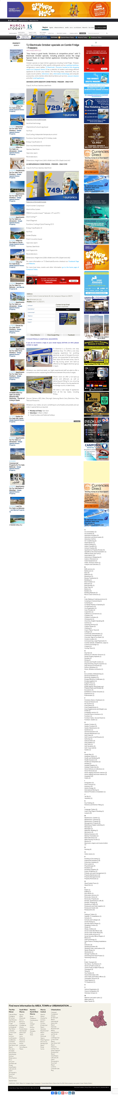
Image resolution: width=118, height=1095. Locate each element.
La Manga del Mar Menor (12, 1028)
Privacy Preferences (45, 1088)
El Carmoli (12, 1018)
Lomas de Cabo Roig (55, 1069)
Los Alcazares (12, 1038)
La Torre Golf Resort (12, 1033)
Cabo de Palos (13, 1014)
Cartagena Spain (30, 1083)
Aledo (21, 1016)
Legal (93, 1087)
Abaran (42, 1016)
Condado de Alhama (22, 1026)
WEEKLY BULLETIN (33, 20)
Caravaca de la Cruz (34, 1021)
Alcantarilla (44, 1018)
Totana (21, 1049)
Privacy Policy (88, 1087)
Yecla (31, 1035)
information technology (61, 74)
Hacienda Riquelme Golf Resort (44, 1030)
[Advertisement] (53, 439)
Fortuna (32, 1027)
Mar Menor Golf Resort (13, 1046)
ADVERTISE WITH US (23, 20)
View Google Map (53, 335)
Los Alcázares (77, 27)
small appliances (38, 78)
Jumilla (67, 27)
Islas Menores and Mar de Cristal (12, 1021)
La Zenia (53, 1067)
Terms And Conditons (79, 1087)
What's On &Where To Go (33, 33)
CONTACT (15, 20)
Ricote (42, 1047)
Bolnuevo (22, 1021)
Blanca (42, 1021)
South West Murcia (23, 1011)
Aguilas (21, 1014)
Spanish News (74, 33)
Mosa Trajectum (45, 1040)
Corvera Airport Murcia (47, 1083)
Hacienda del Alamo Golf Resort (23, 1032)
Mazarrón (84, 27)
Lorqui (42, 1034)
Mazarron (22, 1038)
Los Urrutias (12, 1043)
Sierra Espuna (23, 1047)
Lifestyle (51, 33)
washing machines (72, 65)
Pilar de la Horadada (11, 1050)
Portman (11, 1056)
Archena (43, 1020)
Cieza (31, 1025)
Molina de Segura (43, 1037)
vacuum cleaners (73, 76)
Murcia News (13, 33)
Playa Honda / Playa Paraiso (12, 1053)
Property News (62, 33)
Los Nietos (12, 1041)
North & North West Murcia (34, 1012)
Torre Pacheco (13, 1078)
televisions (45, 74)
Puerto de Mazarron (22, 1040)
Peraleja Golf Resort (44, 1044)
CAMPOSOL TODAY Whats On (17, 1083)
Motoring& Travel (43, 33)
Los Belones (12, 1040)
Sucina (42, 1049)
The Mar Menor (12, 1011)
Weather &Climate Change (23, 33)
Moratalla (32, 1031)
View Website (35, 335)
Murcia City (44, 1041)
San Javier (91, 27)
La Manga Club (13, 1025)
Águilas (51, 27)
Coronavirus (38, 1083)
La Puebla (11, 1031)
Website (32, 263)
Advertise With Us (105, 1087)
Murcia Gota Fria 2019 (58, 1083)
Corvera (43, 1023)
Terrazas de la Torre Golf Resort (12, 1074)
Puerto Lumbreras (22, 1044)
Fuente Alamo (23, 1029)
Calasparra (33, 1018)
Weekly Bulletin (88, 1083)
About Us (98, 1087)
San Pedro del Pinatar (12, 1064)
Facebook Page (74, 261)
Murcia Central (43, 1011)
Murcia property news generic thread (74, 1083)
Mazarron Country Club (55, 1047)
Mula (31, 1033)
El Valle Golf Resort (44, 1026)
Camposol (22, 1023)
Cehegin (32, 1024)
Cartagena (12, 1016)
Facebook (71, 335)
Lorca (71, 27)
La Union (11, 1036)
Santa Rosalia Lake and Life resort (12, 1068)
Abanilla (43, 1014)
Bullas (31, 1016)
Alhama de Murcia (59, 27)
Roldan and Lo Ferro (13, 1059)
